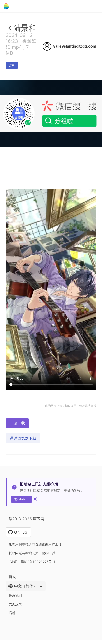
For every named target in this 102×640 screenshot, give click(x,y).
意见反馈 (15, 604)
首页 (12, 576)
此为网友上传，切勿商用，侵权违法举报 (70, 406)
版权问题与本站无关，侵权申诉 (32, 553)
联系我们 (15, 595)
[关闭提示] (35, 499)
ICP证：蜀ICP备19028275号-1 (32, 562)
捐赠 (12, 613)
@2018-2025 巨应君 (26, 518)
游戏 (11, 65)
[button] (18, 6)
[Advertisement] (51, 199)
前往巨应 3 (21, 499)
